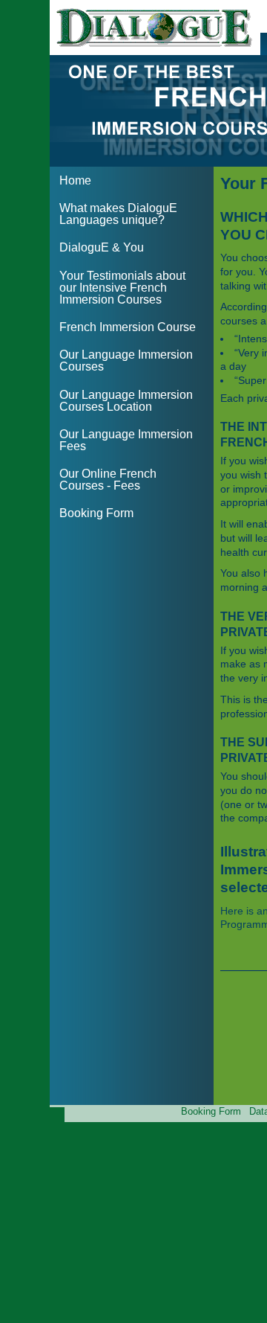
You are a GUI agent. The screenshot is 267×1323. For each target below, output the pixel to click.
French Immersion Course (127, 327)
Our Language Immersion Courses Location (126, 400)
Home (75, 180)
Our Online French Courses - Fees (107, 479)
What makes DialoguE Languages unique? (118, 214)
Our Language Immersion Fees (126, 440)
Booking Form (96, 513)
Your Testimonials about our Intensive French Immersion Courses (122, 287)
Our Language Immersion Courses (126, 360)
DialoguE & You (101, 247)
